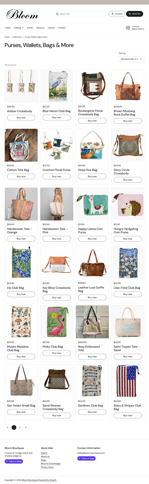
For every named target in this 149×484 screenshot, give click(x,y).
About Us (45, 456)
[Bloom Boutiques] (22, 14)
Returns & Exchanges (51, 463)
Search (44, 453)
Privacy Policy (47, 467)
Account (118, 14)
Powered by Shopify (47, 480)
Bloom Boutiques (30, 480)
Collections (17, 37)
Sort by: (122, 53)
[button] (134, 14)
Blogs (43, 460)
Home (7, 37)
